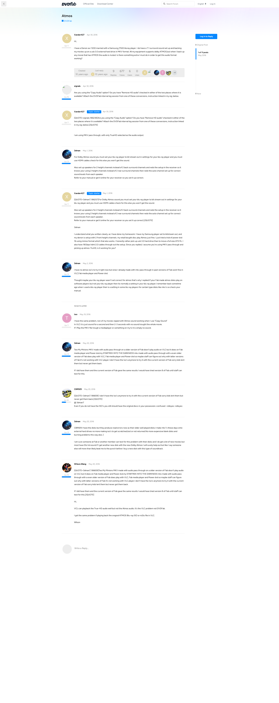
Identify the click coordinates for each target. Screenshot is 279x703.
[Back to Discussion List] (3, 3)
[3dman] (156, 72)
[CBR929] (168, 72)
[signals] (150, 72)
